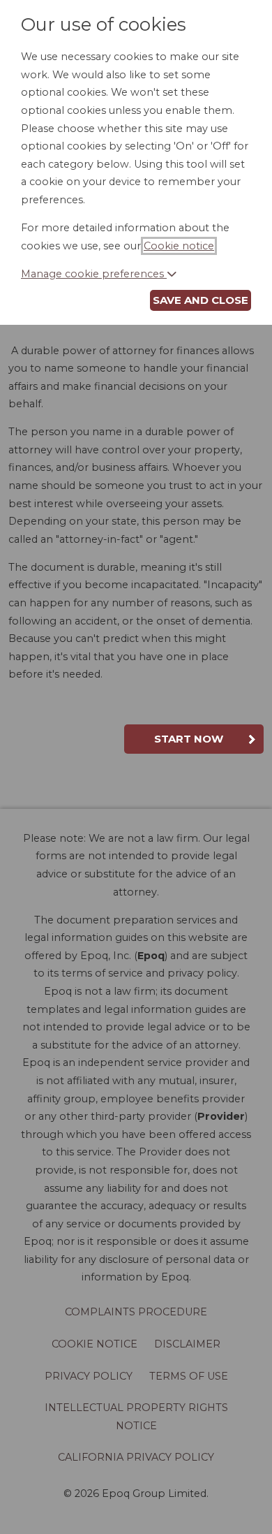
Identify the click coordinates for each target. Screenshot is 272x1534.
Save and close (200, 300)
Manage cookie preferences (94, 274)
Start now (188, 738)
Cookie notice (179, 246)
